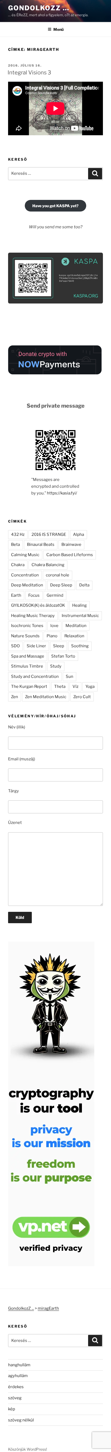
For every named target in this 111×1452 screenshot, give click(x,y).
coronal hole (57, 575)
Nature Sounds (25, 635)
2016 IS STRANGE (49, 534)
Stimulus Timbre (27, 666)
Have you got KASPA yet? (55, 205)
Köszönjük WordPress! (27, 1449)
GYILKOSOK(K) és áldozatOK (38, 605)
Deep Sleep (61, 585)
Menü (58, 29)
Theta (59, 686)
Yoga (90, 686)
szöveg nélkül (21, 1420)
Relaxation (74, 635)
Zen (14, 696)
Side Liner (36, 646)
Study (55, 666)
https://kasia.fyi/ (62, 493)
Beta (15, 544)
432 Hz (18, 534)
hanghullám (19, 1364)
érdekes (16, 1386)
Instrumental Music (80, 615)
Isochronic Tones (27, 625)
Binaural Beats (40, 544)
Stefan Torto (63, 656)
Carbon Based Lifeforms (69, 554)
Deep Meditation (27, 585)
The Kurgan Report (29, 686)
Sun (69, 676)
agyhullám (18, 1375)
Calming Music (25, 554)
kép (11, 1409)
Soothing (80, 646)
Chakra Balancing (48, 564)
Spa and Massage (27, 656)
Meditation (75, 625)
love (54, 625)
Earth (16, 595)
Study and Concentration (35, 676)
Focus (34, 595)
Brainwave (71, 544)
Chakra (18, 564)
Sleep (58, 646)
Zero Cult (82, 696)
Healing (79, 605)
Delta (84, 585)
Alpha (78, 534)
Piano (52, 635)
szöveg (15, 1397)
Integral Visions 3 (29, 72)
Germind (55, 595)
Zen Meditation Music (45, 696)
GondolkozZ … (38, 8)
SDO (15, 646)
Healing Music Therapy (33, 615)
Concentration (25, 575)
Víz (75, 686)
